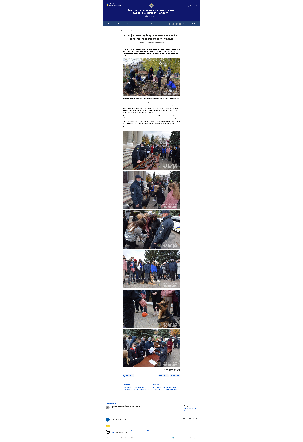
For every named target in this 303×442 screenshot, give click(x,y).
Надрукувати (129, 375)
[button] (112, 403)
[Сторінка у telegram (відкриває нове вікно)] (183, 24)
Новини (117, 30)
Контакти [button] (157, 24)
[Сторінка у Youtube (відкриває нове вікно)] (177, 24)
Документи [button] (140, 24)
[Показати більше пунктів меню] (167, 23)
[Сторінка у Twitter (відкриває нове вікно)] (173, 24)
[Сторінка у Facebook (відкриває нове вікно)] (170, 24)
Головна (110, 30)
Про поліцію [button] (111, 24)
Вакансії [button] (149, 24)
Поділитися (164, 375)
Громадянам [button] (131, 24)
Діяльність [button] (121, 24)
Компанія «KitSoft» (180, 438)
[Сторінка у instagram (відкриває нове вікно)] (180, 24)
